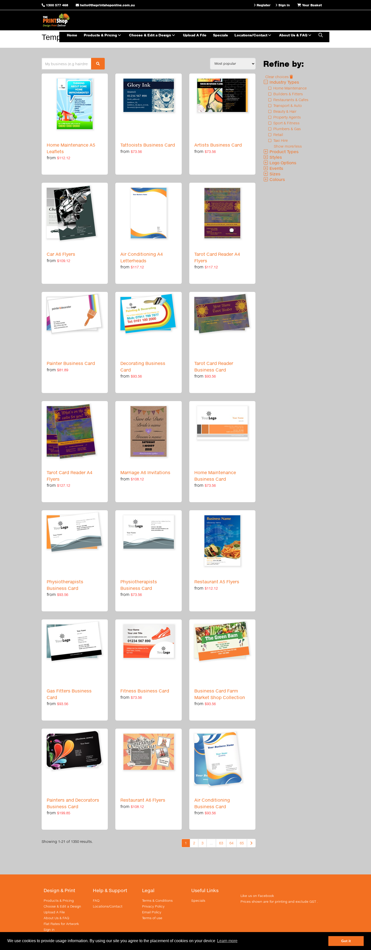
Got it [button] (346, 941)
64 (231, 843)
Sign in (49, 930)
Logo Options (282, 162)
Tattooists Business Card (147, 145)
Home (72, 35)
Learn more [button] (227, 941)
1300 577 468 (57, 5)
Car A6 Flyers (61, 254)
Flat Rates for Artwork (61, 924)
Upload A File (194, 35)
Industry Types (283, 82)
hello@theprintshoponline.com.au (107, 5)
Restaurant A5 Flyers (216, 581)
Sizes (274, 173)
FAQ (96, 900)
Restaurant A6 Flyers (142, 800)
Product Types (283, 151)
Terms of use (152, 918)
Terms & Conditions (157, 900)
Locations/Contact (251, 35)
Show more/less (288, 146)
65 (242, 843)
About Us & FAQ (293, 35)
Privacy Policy (153, 906)
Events (275, 168)
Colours (276, 179)
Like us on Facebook (257, 896)
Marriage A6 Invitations (145, 472)
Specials (220, 35)
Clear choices (277, 77)
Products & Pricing (101, 35)
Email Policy (151, 912)
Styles (275, 157)
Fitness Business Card (144, 690)
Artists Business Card (218, 145)
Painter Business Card (71, 363)
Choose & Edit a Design (150, 35)
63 (221, 843)
